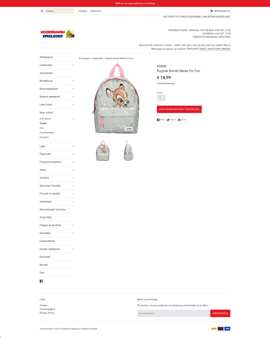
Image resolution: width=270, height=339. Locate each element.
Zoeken (44, 305)
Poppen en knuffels (57, 225)
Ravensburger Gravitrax (52, 209)
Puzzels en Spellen (57, 193)
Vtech (57, 169)
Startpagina (46, 57)
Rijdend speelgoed (57, 96)
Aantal (159, 93)
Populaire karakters (57, 162)
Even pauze (57, 118)
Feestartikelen (47, 241)
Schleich (57, 177)
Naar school (57, 112)
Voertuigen (57, 201)
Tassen (43, 123)
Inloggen (83, 11)
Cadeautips (57, 65)
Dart (42, 272)
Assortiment (46, 73)
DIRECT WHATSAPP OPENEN (215, 49)
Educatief (45, 256)
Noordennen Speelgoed (70, 329)
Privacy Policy (47, 312)
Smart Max (46, 217)
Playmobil (57, 154)
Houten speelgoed (57, 249)
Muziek (44, 264)
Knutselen (57, 233)
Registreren (95, 11)
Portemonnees (47, 132)
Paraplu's (44, 137)
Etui (41, 128)
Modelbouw (57, 80)
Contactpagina (47, 309)
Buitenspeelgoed (57, 88)
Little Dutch (57, 104)
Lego (57, 146)
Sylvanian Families (57, 185)
